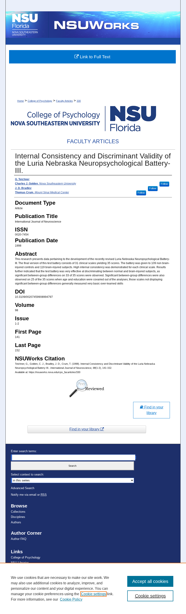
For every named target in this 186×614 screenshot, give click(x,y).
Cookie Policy (71, 599)
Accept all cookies (150, 581)
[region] (93, 588)
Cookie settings (93, 594)
